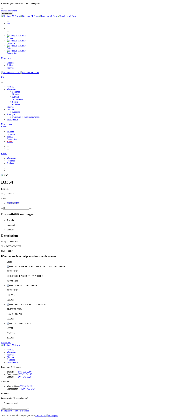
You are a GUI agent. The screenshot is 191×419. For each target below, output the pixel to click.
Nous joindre (12, 119)
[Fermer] (2, 82)
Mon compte (6, 124)
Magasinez (6, 58)
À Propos (11, 114)
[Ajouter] (30, 208)
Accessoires (17, 99)
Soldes (10, 65)
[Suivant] (8, 149)
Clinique (10, 109)
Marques (10, 68)
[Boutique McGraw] (39, 16)
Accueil (10, 87)
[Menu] (8, 31)
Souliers (10, 163)
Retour (4, 126)
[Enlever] (2, 208)
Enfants (15, 97)
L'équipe (16, 112)
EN (8, 23)
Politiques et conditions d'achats (15, 411)
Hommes (16, 94)
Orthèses (10, 63)
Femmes (16, 92)
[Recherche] (8, 21)
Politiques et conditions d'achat (25, 117)
